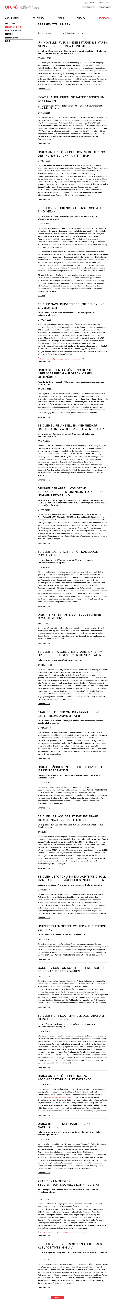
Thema (40, 33)
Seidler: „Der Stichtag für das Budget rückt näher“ (69, 553)
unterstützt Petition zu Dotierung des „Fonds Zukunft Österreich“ (71, 153)
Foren (61, 18)
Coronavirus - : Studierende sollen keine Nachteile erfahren (71, 969)
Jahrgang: (71, 33)
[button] (32, 23)
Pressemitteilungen (13, 27)
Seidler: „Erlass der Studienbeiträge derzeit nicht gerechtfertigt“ (68, 818)
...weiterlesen (44, 89)
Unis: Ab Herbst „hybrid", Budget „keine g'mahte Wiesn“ (69, 616)
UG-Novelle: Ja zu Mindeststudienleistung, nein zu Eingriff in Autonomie (73, 44)
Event (7, 41)
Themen (81, 18)
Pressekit (9, 34)
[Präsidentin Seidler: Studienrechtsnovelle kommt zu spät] (62, 1232)
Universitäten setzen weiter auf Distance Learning (72, 928)
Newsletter (10, 23)
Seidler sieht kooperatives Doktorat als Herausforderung (71, 1017)
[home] (22, 6)
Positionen (38, 18)
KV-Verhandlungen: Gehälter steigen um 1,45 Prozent (71, 99)
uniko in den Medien (13, 30)
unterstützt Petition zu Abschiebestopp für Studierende (65, 1077)
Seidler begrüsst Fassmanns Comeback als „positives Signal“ (70, 1245)
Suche (88, 7)
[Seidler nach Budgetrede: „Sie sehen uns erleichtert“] (61, 358)
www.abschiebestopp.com (61, 1097)
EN (108, 3)
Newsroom (104, 18)
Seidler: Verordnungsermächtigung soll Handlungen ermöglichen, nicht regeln (72, 878)
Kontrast (91, 3)
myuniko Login (105, 7)
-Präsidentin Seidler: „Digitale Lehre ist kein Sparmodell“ (72, 768)
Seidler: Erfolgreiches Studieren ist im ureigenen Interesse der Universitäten (70, 653)
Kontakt (57, 1297)
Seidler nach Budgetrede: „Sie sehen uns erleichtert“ (71, 306)
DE (102, 3)
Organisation (12, 18)
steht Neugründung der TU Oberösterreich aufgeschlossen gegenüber (65, 373)
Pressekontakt (11, 37)
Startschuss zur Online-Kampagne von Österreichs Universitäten (70, 714)
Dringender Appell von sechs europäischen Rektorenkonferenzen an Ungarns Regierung (71, 492)
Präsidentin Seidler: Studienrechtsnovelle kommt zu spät (68, 1183)
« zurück (41, 296)
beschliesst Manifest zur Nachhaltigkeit (64, 1125)
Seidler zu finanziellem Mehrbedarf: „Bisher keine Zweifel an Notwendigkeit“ (71, 427)
